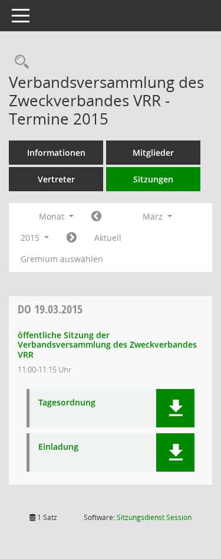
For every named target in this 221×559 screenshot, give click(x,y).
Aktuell (107, 237)
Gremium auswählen (62, 258)
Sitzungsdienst (154, 517)
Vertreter (56, 179)
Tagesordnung (66, 403)
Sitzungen (153, 179)
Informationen (56, 152)
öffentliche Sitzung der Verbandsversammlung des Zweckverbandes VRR (107, 345)
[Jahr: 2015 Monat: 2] (96, 216)
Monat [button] (53, 216)
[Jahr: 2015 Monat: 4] (71, 238)
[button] (175, 408)
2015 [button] (31, 237)
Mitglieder (153, 152)
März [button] (154, 216)
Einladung (58, 447)
